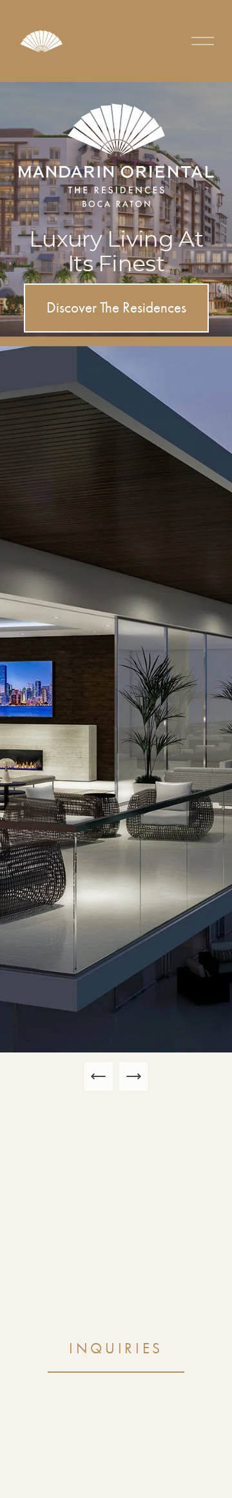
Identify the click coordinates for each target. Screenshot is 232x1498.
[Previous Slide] (98, 1076)
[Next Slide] (133, 1076)
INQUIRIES (116, 1348)
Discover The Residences (116, 307)
